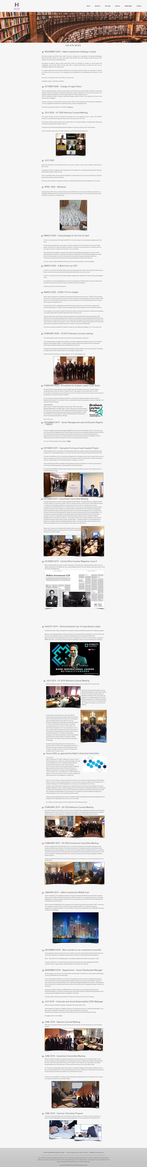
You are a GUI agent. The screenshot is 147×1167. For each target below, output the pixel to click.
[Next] (138, 27)
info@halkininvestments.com (96, 1152)
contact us (70, 107)
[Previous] (9, 27)
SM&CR (69, 441)
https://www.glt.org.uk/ (48, 419)
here (48, 1015)
